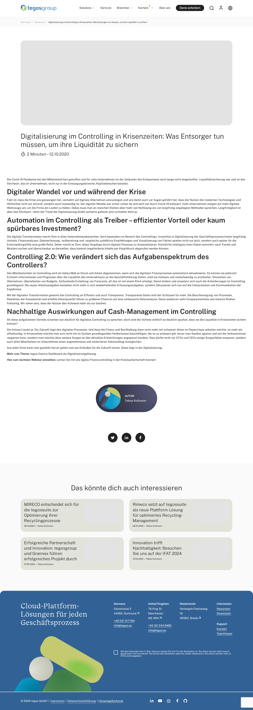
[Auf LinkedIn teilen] (126, 437)
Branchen (123, 8)
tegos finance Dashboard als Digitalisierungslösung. (63, 353)
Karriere (143, 7)
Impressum (57, 701)
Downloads (224, 613)
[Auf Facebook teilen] (140, 437)
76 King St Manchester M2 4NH (155, 613)
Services (105, 7)
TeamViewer (224, 633)
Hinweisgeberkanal (111, 701)
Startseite (26, 22)
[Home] (38, 8)
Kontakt (222, 629)
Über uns (164, 7)
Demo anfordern (190, 7)
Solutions (85, 8)
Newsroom (39, 22)
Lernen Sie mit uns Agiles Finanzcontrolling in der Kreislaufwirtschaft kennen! (106, 359)
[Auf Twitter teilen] (113, 437)
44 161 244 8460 (160, 625)
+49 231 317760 (124, 620)
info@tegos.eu (123, 625)
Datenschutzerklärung (81, 701)
